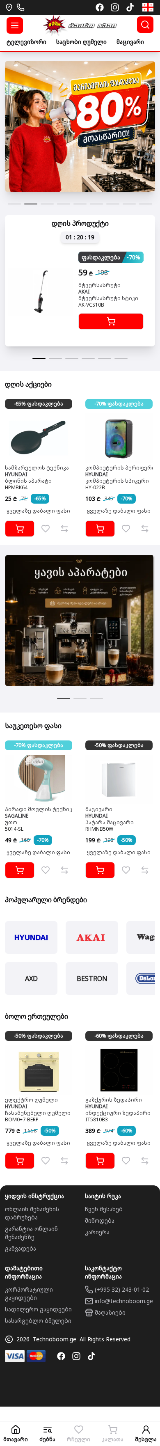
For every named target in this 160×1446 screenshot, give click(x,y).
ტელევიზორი (26, 42)
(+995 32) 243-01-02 (122, 1289)
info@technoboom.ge (124, 1301)
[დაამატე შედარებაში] (64, 528)
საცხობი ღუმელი (81, 42)
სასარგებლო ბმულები (38, 1321)
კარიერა (97, 1232)
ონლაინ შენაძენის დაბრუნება (32, 1213)
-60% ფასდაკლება (119, 1035)
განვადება (20, 1248)
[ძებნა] (145, 24)
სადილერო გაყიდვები (38, 1309)
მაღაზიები (110, 1312)
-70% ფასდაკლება (119, 403)
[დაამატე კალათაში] (111, 321)
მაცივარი (130, 42)
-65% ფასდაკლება (38, 403)
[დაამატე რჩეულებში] (45, 528)
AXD (31, 978)
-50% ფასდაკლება (119, 745)
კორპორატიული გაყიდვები (29, 1294)
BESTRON (92, 978)
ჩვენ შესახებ (104, 1209)
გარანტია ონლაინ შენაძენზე (31, 1233)
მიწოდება (99, 1220)
